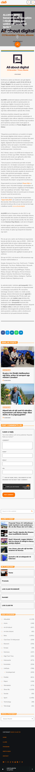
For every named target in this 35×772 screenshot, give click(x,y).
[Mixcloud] (13, 762)
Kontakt (5, 597)
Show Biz (7, 689)
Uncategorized (10, 672)
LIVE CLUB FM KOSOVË (10, 589)
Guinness (7, 652)
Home (11, 573)
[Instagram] (17, 762)
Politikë (6, 677)
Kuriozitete (7, 664)
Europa (6, 648)
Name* (4, 451)
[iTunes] (15, 762)
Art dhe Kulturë (8, 631)
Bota (5, 636)
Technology (7, 702)
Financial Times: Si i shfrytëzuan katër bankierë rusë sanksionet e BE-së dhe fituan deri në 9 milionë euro (21, 526)
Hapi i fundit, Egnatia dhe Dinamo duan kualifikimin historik (21, 533)
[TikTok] (10, 762)
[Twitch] (8, 762)
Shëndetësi (7, 685)
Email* (4, 460)
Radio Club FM (15, 732)
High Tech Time (9, 656)
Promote (5, 581)
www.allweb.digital (19, 206)
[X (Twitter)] (6, 762)
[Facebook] (20, 762)
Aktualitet (6, 370)
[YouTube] (3, 762)
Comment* (5, 440)
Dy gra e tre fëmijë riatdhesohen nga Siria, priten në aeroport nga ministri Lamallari (16, 375)
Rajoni (6, 681)
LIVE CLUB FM (7, 605)
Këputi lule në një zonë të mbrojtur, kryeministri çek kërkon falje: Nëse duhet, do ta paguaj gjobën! (17, 412)
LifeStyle (6, 668)
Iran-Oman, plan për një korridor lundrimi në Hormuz (21, 549)
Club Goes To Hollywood (11, 640)
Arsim (5, 623)
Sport (5, 698)
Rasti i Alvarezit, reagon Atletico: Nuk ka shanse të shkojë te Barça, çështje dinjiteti (21, 541)
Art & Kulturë (8, 627)
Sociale (6, 694)
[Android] (22, 762)
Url (3, 468)
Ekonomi (6, 644)
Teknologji (7, 706)
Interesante (7, 660)
